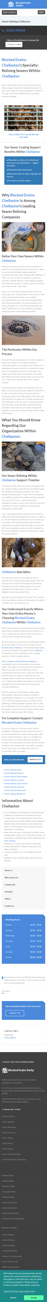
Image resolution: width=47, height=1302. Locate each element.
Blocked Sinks (8, 1175)
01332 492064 (15, 30)
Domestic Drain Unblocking (13, 1219)
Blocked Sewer (8, 1197)
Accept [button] (34, 1298)
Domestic (9, 892)
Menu (41, 12)
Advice (8, 899)
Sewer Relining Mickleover (15, 794)
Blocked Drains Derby (21, 1070)
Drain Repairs (8, 1143)
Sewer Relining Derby (13, 770)
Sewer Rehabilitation (11, 1213)
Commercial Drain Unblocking (14, 1159)
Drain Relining (8, 1149)
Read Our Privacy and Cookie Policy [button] (19, 1291)
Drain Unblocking (9, 1127)
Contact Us (34, 759)
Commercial (10, 885)
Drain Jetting (8, 1138)
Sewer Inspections (10, 1202)
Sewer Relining (8, 1240)
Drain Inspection (9, 1133)
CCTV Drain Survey (10, 1262)
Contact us (9, 906)
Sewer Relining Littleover (14, 787)
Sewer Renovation (10, 1208)
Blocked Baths (8, 1181)
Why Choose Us (11, 878)
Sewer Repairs (8, 1235)
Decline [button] (13, 1298)
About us (8, 870)
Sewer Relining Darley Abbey (16, 777)
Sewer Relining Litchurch (14, 780)
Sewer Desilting (9, 1245)
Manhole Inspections (11, 1267)
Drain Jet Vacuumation (12, 1154)
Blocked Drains (8, 1116)
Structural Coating (10, 1251)
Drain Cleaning (9, 841)
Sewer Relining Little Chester (16, 783)
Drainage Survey (9, 1192)
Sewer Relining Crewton (14, 773)
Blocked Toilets (9, 1186)
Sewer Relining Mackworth (15, 790)
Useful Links (10, 1228)
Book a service (9, 12)
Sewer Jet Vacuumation (12, 1256)
